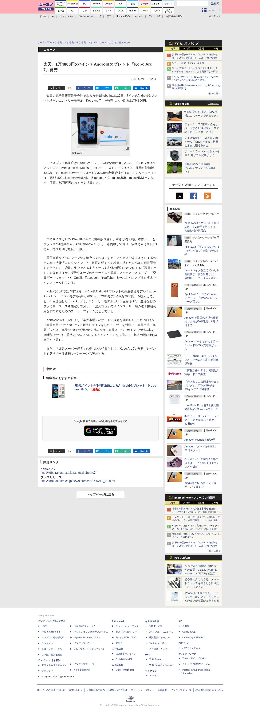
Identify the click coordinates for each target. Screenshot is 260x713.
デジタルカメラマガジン (54, 665)
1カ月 (215, 48)
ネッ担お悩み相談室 (51, 654)
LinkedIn (144, 88)
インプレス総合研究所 (52, 637)
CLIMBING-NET (124, 659)
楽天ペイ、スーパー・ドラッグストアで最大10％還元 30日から (201, 419)
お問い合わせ (75, 690)
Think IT (45, 626)
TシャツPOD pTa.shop (194, 658)
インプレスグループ (181, 690)
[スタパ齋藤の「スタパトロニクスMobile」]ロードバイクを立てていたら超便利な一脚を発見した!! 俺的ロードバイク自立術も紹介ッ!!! (196, 71)
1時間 (172, 48)
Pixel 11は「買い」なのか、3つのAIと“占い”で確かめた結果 (201, 250)
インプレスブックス (84, 664)
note (125, 88)
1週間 (201, 48)
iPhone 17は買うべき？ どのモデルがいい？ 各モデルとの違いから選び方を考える (201, 596)
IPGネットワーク (187, 653)
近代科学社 (117, 665)
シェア (87, 88)
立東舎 (119, 643)
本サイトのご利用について (51, 690)
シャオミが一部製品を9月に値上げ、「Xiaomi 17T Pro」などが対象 (201, 463)
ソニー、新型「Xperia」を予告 (188, 63)
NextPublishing (82, 670)
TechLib (153, 675)
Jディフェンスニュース (161, 631)
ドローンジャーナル (51, 649)
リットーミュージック (127, 626)
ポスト (59, 88)
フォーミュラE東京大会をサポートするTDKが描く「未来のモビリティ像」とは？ (201, 128)
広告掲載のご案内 (95, 690)
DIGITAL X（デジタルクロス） (89, 649)
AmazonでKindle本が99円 (199, 439)
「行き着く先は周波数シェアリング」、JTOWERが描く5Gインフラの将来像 (201, 385)
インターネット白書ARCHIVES (57, 676)
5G (150, 16)
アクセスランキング (186, 43)
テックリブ (151, 671)
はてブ (106, 88)
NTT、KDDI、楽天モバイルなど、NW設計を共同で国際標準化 (201, 359)
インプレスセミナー (84, 643)
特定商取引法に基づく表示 (209, 690)
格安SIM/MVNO (174, 16)
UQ (99, 16)
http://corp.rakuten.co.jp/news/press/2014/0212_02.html (78, 481)
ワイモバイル (86, 16)
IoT (158, 16)
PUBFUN (183, 643)
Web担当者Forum (50, 631)
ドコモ (43, 16)
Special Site (182, 103)
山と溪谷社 (117, 649)
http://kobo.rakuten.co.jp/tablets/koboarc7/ (68, 472)
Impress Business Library (87, 637)
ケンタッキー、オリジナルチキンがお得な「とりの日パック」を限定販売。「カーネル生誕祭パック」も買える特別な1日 (196, 520)
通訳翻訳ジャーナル (159, 637)
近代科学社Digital (125, 670)
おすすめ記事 (182, 557)
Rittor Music (118, 621)
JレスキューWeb (157, 643)
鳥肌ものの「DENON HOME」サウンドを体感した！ (200, 167)
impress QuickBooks (192, 637)
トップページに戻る (100, 494)
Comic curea (188, 631)
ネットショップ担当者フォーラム (91, 631)
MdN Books (155, 659)
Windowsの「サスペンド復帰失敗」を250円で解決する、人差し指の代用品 (201, 226)
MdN (147, 654)
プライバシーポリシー (142, 690)
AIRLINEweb (155, 626)
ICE (180, 621)
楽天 (109, 16)
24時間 (186, 48)
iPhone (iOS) (123, 16)
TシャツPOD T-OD (126, 637)
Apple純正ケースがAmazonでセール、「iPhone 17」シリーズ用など (201, 297)
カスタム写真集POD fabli (196, 664)
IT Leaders (47, 643)
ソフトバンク (66, 16)
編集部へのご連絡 (118, 690)
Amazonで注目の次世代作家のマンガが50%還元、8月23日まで (201, 321)
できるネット (48, 671)
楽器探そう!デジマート (127, 631)
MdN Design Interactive (161, 665)
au (53, 16)
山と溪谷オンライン (126, 653)
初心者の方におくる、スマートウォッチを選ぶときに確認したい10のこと (201, 583)
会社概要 (162, 690)
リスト (70, 88)
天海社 (185, 626)
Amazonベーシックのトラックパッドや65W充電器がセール (201, 345)
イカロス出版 (152, 621)
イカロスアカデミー (159, 649)
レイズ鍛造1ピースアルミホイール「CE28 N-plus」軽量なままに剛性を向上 (201, 141)
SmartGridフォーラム (85, 626)
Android (139, 16)
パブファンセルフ (191, 648)
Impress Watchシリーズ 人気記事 (194, 497)
